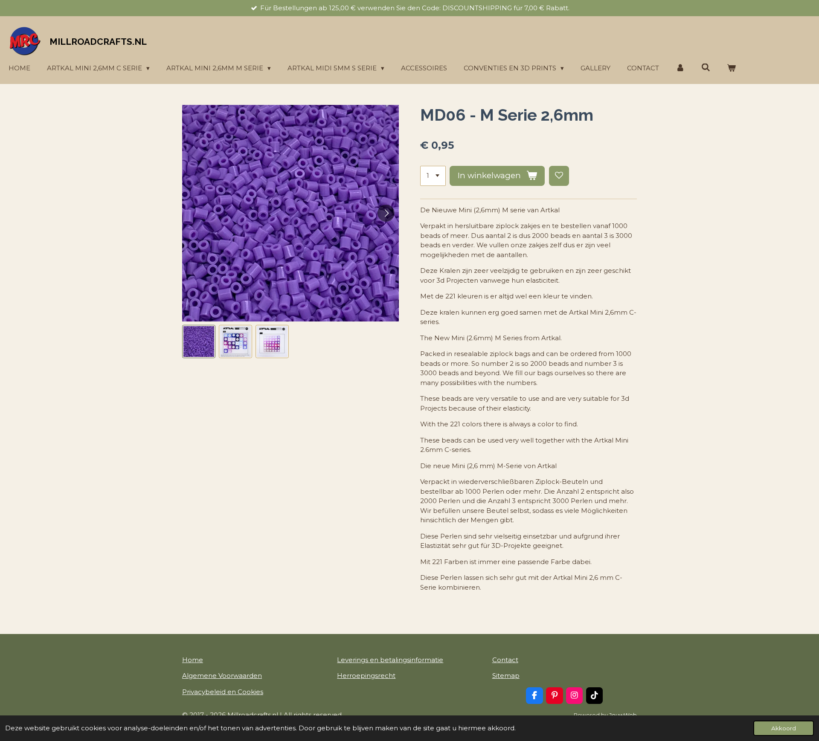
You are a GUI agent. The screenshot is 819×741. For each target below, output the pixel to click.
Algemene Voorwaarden (222, 676)
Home (192, 660)
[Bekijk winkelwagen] (731, 68)
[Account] (680, 68)
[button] (198, 341)
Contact (505, 660)
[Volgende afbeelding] (386, 213)
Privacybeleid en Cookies (222, 692)
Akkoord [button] (783, 728)
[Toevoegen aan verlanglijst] (559, 176)
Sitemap (506, 676)
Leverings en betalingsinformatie (390, 660)
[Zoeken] (705, 67)
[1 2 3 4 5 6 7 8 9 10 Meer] (433, 176)
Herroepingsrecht (366, 676)
